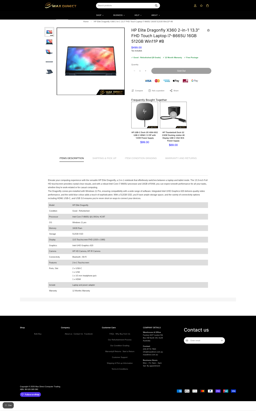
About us (68, 334)
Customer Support (119, 357)
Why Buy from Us (122, 334)
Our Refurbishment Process (119, 340)
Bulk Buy (37, 334)
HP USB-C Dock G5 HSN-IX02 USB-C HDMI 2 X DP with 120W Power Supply (144, 135)
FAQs (111, 334)
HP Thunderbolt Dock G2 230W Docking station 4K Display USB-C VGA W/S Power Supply (173, 136)
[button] (207, 6)
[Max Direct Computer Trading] (61, 5)
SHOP (98, 15)
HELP (137, 15)
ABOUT (154, 15)
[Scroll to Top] (251, 396)
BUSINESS (118, 15)
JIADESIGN (131, 383)
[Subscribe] (222, 340)
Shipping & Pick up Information (120, 363)
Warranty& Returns (113, 351)
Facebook (88, 334)
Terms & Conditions (120, 369)
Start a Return (128, 351)
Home (86, 21)
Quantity (134, 64)
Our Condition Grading (119, 345)
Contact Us (78, 334)
